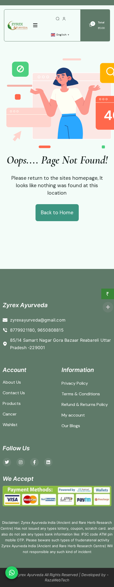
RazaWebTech (57, 580)
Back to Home (57, 212)
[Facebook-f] (34, 462)
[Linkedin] (48, 462)
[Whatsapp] (11, 572)
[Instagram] (20, 462)
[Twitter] (7, 462)
